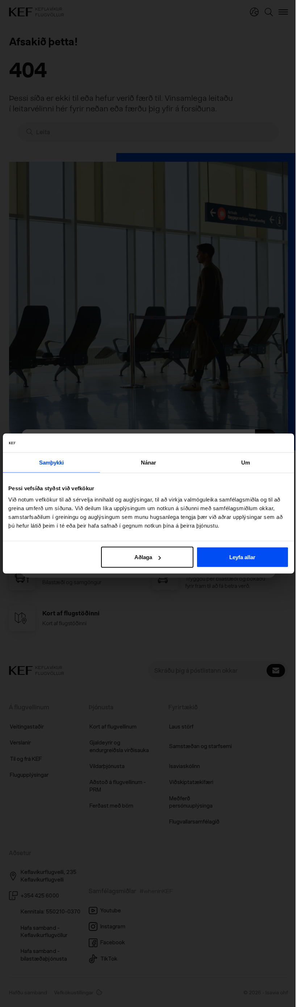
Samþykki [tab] (51, 462)
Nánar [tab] (148, 462)
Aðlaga (143, 557)
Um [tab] (245, 462)
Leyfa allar (242, 557)
